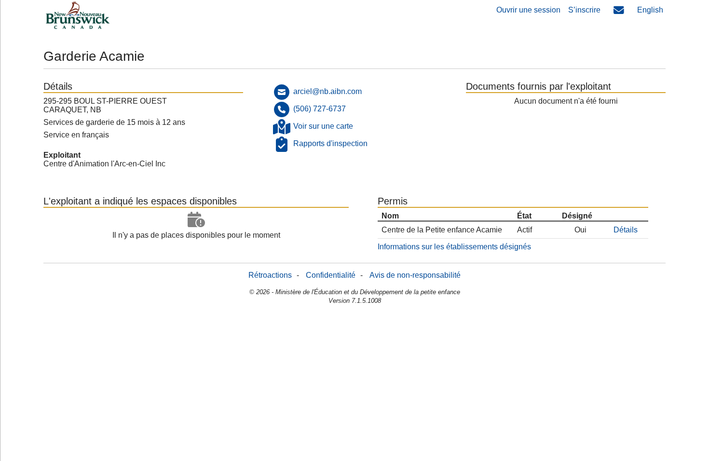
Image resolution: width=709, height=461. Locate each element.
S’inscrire (584, 10)
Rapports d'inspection (330, 143)
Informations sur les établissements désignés (454, 247)
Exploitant (62, 155)
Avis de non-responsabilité (415, 275)
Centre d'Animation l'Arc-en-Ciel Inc (104, 164)
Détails (626, 230)
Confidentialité (330, 275)
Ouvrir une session (528, 10)
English (650, 10)
